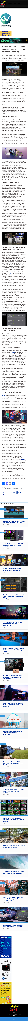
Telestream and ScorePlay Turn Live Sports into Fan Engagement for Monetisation (13, 677)
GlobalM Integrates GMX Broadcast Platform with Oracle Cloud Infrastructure (13, 732)
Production (20, 492)
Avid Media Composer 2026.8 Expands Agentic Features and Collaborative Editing (13, 596)
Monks (23, 459)
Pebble (13, 352)
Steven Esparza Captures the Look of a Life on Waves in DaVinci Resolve (13, 872)
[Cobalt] (5, 947)
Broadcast (13, 492)
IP (8, 492)
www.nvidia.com (12, 480)
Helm (10, 273)
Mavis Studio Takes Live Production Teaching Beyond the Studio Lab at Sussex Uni (13, 705)
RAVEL (3, 395)
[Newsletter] (5, 33)
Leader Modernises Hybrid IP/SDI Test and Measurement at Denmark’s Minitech (13, 545)
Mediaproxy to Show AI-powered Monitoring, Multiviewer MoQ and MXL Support (13, 819)
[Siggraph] (5, 993)
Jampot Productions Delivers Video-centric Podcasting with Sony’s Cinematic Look (13, 899)
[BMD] (14, 40)
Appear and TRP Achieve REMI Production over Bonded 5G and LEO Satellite (13, 763)
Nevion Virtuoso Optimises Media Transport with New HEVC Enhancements (12, 623)
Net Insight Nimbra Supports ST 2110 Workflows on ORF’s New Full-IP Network (13, 791)
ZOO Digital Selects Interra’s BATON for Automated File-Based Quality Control (13, 650)
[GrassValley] (5, 20)
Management (6, 494)
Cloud (4, 492)
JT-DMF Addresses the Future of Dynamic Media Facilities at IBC (12, 569)
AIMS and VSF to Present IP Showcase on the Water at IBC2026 (14, 846)
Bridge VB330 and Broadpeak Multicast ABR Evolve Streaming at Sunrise (14, 521)
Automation (14, 494)
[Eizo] (5, 970)
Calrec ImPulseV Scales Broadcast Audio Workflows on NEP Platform (13, 925)
